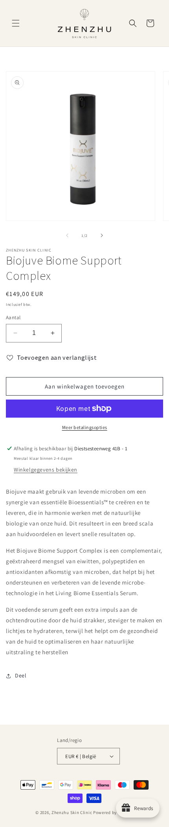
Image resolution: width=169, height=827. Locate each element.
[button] (15, 23)
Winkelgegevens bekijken (45, 469)
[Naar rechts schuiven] (101, 235)
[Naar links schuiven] (67, 235)
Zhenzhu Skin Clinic (72, 812)
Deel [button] (20, 675)
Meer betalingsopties (84, 427)
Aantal (13, 317)
